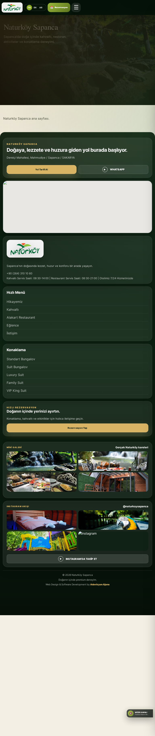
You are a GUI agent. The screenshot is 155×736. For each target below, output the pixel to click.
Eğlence (13, 325)
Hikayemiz (15, 302)
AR (41, 7)
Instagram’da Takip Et (81, 558)
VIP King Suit (16, 391)
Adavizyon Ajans (100, 584)
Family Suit (15, 383)
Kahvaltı (13, 309)
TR (29, 7)
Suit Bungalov (17, 367)
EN (35, 7)
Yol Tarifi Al (41, 169)
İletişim (12, 333)
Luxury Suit (15, 375)
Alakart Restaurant (21, 317)
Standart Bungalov (21, 359)
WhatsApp (117, 169)
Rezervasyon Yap (77, 427)
